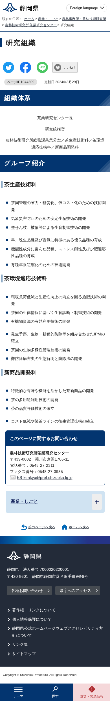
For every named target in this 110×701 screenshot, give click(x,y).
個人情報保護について (32, 619)
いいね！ (69, 67)
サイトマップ (24, 654)
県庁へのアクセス (75, 591)
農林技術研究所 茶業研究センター (31, 25)
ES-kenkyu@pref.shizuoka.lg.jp (44, 478)
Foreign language (84, 8)
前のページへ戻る (41, 527)
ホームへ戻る (79, 527)
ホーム (29, 19)
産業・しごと (48, 19)
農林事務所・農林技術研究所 (84, 19)
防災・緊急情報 (92, 696)
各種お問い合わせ (27, 591)
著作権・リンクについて (34, 610)
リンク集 (20, 644)
